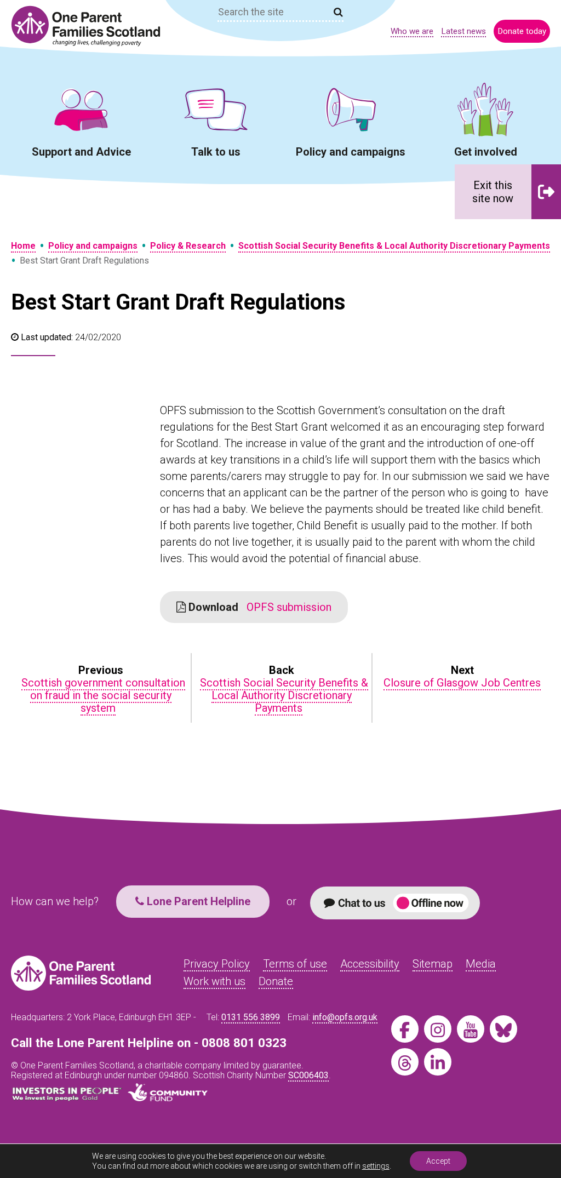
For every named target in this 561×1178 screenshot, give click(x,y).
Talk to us (216, 151)
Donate (276, 981)
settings (376, 1166)
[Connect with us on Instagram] (438, 1029)
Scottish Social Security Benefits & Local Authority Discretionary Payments (394, 246)
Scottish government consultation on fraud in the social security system (103, 695)
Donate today (521, 31)
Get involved (485, 151)
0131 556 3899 (250, 1017)
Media (481, 963)
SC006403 (308, 1075)
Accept (438, 1161)
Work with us (214, 981)
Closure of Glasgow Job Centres (462, 682)
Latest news (463, 31)
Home (23, 246)
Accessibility (369, 963)
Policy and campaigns (350, 151)
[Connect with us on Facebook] (405, 1029)
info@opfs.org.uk (344, 1017)
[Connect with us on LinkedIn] (438, 1062)
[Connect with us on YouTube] (470, 1029)
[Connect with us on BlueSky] (503, 1029)
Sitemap (433, 963)
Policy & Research (188, 246)
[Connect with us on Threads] (405, 1062)
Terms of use (295, 963)
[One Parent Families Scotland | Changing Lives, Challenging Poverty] (92, 26)
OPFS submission (258, 607)
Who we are (412, 31)
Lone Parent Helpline (197, 901)
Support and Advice (81, 151)
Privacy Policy (217, 963)
